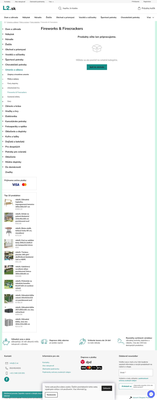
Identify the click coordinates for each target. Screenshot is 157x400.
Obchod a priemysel (15, 49)
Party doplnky (12, 83)
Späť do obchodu (97, 67)
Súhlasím (106, 388)
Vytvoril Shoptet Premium (143, 397)
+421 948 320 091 (17, 373)
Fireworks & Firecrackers (17, 92)
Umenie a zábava (14, 69)
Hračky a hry (11, 111)
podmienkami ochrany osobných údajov (133, 379)
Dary (9, 101)
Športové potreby (14, 59)
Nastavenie (51, 395)
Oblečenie (10, 156)
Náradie (9, 39)
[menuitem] (11, 17)
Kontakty (7, 2)
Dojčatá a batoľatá (14, 141)
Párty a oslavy (13, 79)
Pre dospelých (12, 146)
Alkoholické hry (13, 88)
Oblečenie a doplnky (15, 131)
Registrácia (147, 2)
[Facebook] (6, 379)
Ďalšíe (8, 44)
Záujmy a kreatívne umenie (18, 74)
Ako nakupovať (20, 2)
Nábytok (9, 34)
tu (85, 389)
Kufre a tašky (12, 136)
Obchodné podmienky (37, 2)
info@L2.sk (14, 363)
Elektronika (11, 116)
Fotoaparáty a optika (16, 126)
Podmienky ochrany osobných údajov (56, 372)
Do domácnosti (13, 167)
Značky (9, 172)
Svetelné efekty (13, 97)
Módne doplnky (13, 161)
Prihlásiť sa (127, 386)
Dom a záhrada (13, 29)
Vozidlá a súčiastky (15, 54)
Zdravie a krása (13, 106)
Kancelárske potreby (15, 121)
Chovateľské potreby (16, 64)
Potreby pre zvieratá (15, 151)
